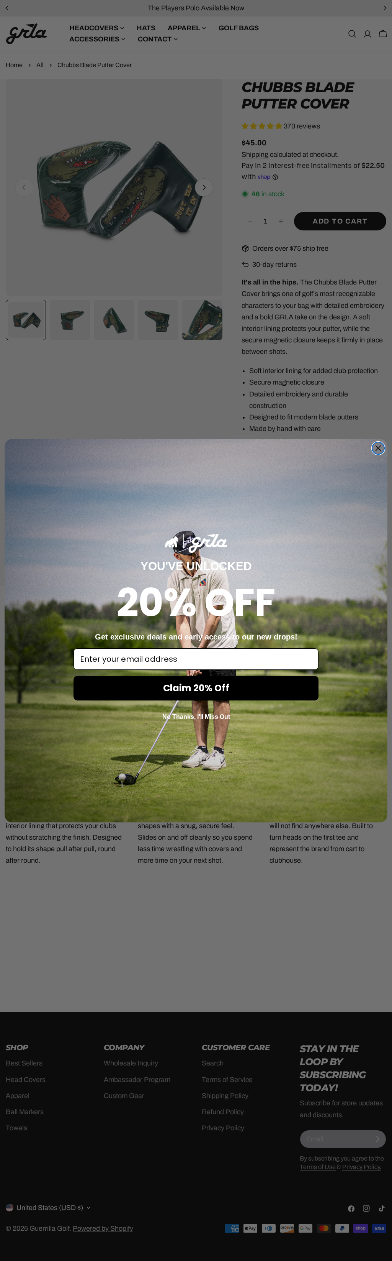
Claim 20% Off (196, 688)
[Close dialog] (378, 448)
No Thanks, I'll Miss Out (196, 717)
